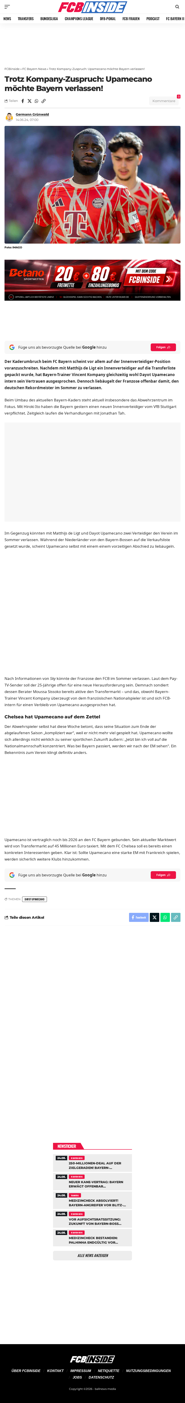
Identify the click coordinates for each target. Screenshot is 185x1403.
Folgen (161, 347)
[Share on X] (29, 101)
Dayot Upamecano (34, 899)
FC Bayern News (34, 69)
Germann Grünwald (32, 114)
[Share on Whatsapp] (36, 101)
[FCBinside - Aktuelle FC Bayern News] (92, 7)
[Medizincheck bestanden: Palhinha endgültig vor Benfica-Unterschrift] (92, 1237)
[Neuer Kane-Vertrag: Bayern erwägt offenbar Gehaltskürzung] (92, 1181)
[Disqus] (92, 990)
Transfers (75, 1195)
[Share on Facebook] (22, 101)
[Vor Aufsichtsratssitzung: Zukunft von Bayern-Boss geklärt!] (92, 1218)
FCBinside (12, 69)
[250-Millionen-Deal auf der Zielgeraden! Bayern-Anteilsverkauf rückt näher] (92, 1162)
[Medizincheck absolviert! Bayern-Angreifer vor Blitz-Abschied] (92, 1200)
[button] (8, 7)
